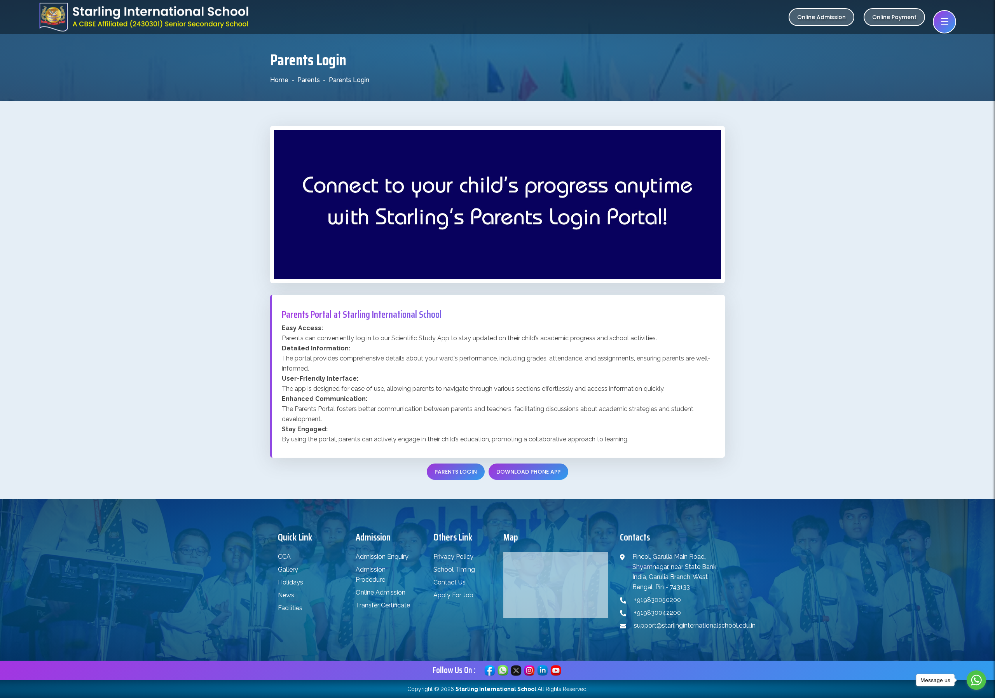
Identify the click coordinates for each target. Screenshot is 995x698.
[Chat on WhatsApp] (503, 670)
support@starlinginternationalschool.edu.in (695, 625)
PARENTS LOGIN (456, 472)
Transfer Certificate (383, 605)
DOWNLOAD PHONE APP (528, 472)
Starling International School (496, 689)
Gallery (288, 569)
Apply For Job (453, 595)
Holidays (290, 582)
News (286, 595)
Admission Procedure (371, 574)
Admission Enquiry (382, 556)
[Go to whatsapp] (976, 680)
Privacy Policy (453, 556)
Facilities (290, 608)
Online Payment (894, 17)
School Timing (454, 569)
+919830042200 (657, 612)
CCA (284, 556)
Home (279, 80)
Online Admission (821, 17)
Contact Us (449, 582)
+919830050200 (657, 600)
